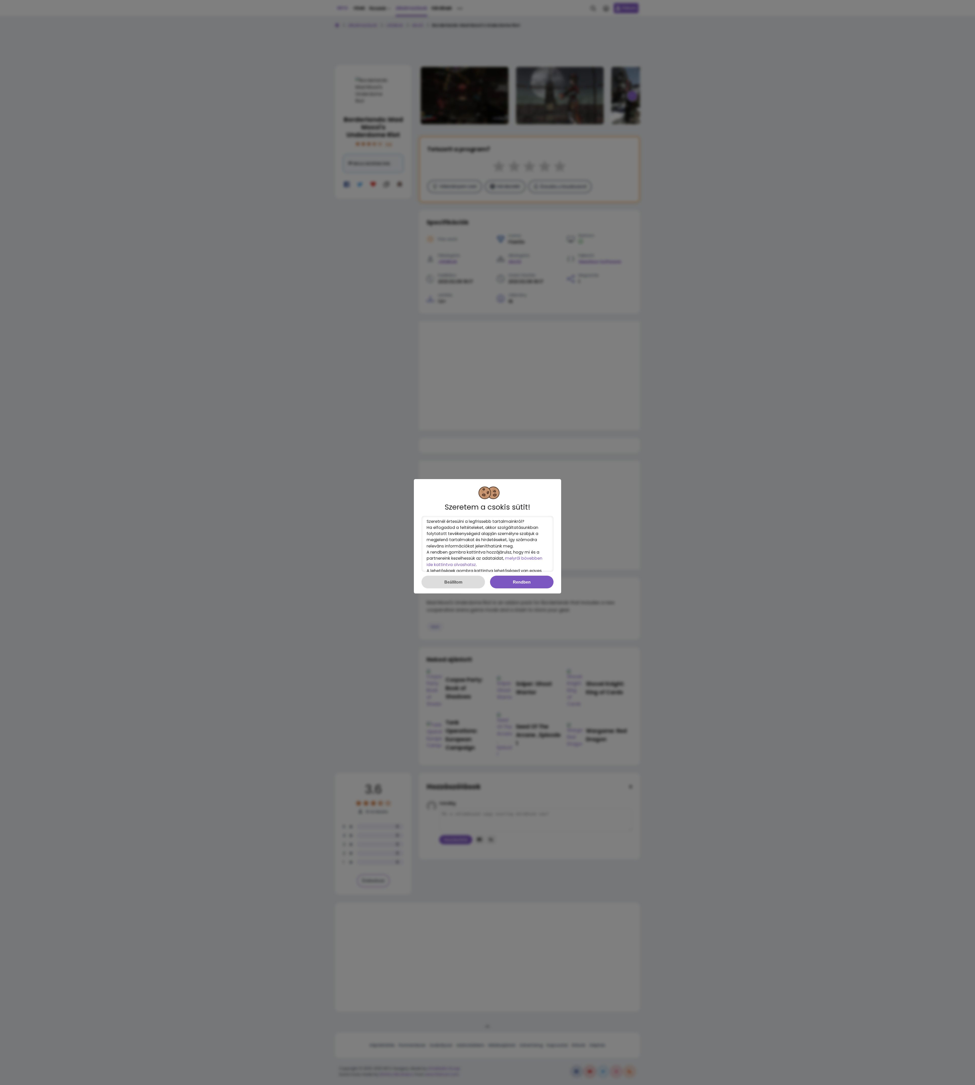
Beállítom (453, 582)
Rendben (522, 582)
